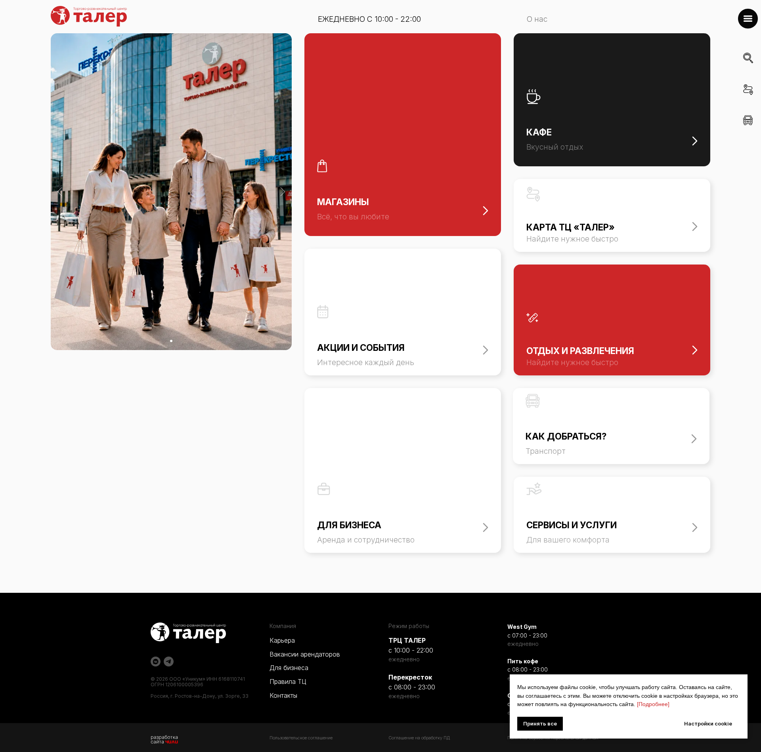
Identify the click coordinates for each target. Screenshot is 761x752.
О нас (537, 19)
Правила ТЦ (288, 681)
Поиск (748, 69)
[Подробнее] (653, 704)
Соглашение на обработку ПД (419, 738)
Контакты (283, 695)
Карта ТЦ (749, 101)
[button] (748, 19)
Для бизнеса (289, 668)
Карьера (282, 640)
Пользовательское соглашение (301, 738)
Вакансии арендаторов (305, 654)
